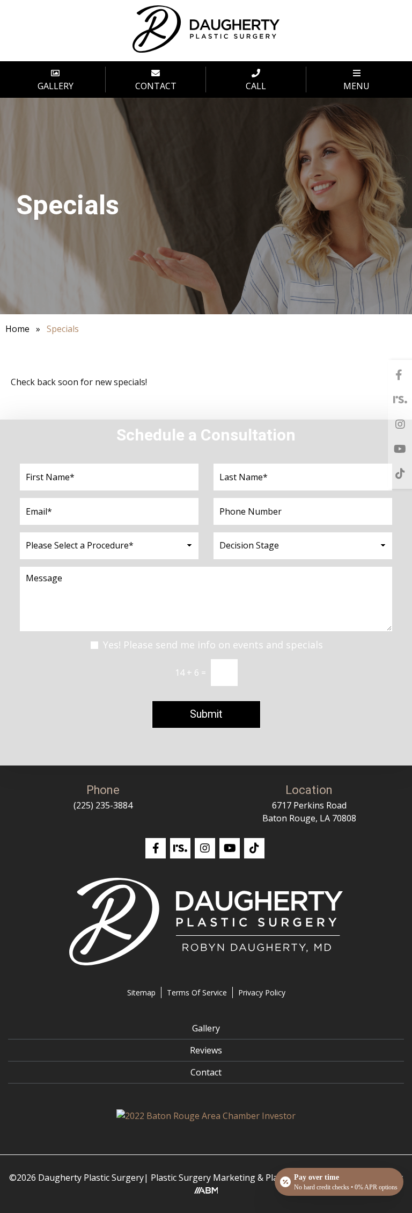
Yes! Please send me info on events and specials (213, 644)
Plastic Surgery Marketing (203, 1177)
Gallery (206, 1028)
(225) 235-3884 (103, 805)
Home (17, 329)
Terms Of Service (197, 992)
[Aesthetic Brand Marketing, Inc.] (206, 1190)
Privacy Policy (261, 992)
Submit (206, 714)
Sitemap (141, 992)
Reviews (206, 1050)
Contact (206, 1072)
